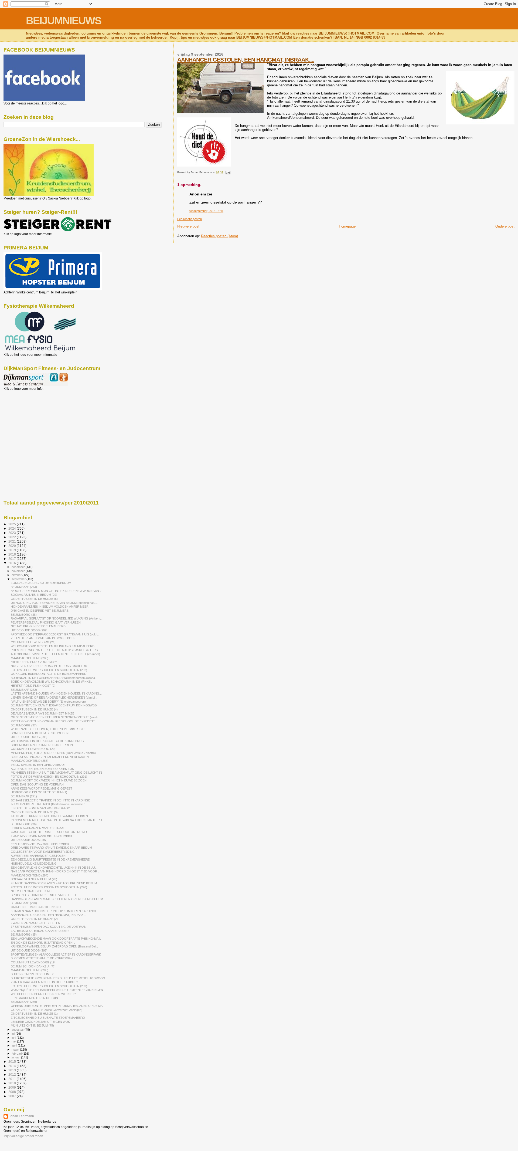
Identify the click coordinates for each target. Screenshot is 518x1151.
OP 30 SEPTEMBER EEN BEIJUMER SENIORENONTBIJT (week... (55, 717)
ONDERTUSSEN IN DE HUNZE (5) (34, 598)
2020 (12, 545)
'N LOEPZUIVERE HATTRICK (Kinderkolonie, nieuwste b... (49, 804)
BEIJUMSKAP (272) (24, 689)
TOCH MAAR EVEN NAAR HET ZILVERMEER (41, 835)
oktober (17, 575)
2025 (12, 524)
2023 (12, 532)
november (19, 571)
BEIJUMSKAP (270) (24, 903)
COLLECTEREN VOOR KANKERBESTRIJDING (43, 851)
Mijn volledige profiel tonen (23, 1136)
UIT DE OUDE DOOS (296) (29, 950)
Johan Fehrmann (21, 1116)
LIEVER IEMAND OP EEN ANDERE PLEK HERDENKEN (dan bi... (54, 697)
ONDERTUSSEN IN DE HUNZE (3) (34, 812)
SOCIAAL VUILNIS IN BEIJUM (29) (34, 594)
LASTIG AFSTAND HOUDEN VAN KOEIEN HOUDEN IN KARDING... (56, 693)
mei (14, 1041)
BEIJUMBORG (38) (24, 614)
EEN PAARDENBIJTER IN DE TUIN (34, 998)
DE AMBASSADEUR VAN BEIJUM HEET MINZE (42, 713)
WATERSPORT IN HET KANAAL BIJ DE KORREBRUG (47, 741)
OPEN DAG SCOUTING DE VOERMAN (37, 784)
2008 (12, 1092)
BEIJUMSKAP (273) (24, 586)
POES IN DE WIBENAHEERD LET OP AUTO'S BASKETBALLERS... (55, 650)
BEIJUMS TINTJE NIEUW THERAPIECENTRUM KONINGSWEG (54, 705)
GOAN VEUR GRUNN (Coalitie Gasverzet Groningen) (46, 1009)
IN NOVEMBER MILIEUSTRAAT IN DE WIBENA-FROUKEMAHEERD (56, 820)
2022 (12, 537)
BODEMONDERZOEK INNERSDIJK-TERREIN (42, 745)
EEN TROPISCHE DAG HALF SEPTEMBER (40, 843)
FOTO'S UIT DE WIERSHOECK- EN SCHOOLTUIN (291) (49, 776)
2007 (12, 1096)
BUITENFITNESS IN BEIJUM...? (32, 974)
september (19, 579)
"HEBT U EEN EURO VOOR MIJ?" (34, 661)
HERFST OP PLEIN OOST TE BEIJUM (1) (39, 792)
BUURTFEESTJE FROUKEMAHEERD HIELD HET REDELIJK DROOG (58, 978)
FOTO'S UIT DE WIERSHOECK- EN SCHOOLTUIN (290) (49, 887)
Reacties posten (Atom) (219, 236)
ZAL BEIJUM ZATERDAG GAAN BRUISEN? (40, 930)
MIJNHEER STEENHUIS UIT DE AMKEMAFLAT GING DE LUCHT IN (56, 772)
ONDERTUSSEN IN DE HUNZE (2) (34, 918)
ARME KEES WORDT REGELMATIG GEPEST (41, 788)
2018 (12, 554)
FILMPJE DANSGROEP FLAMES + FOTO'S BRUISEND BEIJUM (54, 883)
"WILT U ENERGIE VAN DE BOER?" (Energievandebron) (48, 701)
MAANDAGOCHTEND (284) (29, 875)
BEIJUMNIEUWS (63, 20)
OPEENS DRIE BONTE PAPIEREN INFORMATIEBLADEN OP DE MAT (57, 1005)
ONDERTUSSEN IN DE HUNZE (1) (34, 1013)
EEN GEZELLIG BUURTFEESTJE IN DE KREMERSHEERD (50, 859)
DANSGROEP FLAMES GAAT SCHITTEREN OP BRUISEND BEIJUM (57, 899)
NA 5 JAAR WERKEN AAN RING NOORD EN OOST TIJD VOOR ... (55, 871)
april (15, 1045)
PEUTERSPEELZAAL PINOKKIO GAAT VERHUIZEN (46, 622)
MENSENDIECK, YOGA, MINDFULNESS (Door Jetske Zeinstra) (53, 752)
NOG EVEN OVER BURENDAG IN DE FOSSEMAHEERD (49, 666)
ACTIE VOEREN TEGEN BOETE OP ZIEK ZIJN (42, 768)
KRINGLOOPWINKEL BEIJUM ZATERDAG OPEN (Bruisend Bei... (54, 946)
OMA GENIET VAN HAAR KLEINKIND (36, 907)
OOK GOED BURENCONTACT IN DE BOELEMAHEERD (48, 673)
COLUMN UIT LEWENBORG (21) (33, 642)
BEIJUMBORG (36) (24, 824)
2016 (12, 563)
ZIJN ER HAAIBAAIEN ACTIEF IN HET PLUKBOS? (44, 982)
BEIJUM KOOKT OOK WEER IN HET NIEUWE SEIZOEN (49, 780)
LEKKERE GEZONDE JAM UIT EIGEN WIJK (40, 1021)
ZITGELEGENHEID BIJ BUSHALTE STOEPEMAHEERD (48, 1017)
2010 (12, 1083)
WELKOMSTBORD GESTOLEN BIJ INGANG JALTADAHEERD (52, 646)
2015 (12, 1061)
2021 (12, 541)
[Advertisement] (28, 420)
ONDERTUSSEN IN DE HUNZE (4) (34, 709)
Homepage (347, 226)
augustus (18, 1029)
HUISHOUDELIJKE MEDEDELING (34, 863)
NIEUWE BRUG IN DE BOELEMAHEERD (38, 626)
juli (14, 1033)
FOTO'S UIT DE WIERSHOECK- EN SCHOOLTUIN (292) (49, 670)
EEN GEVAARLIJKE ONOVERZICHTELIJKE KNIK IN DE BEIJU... (54, 867)
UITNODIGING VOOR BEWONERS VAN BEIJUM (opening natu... (54, 602)
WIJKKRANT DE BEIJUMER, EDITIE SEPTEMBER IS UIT (49, 729)
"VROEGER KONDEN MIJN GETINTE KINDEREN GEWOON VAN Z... (57, 591)
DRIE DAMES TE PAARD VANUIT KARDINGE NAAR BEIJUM (51, 847)
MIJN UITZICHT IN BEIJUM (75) (32, 1025)
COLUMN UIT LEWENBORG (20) (33, 748)
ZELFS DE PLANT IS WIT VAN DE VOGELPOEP (43, 638)
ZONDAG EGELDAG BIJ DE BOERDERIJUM (41, 582)
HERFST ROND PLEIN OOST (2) (33, 685)
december (19, 566)
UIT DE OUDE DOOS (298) (29, 737)
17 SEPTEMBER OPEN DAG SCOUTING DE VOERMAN (48, 926)
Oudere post (504, 226)
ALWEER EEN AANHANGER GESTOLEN (38, 855)
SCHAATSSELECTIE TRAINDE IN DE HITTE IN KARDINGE (50, 800)
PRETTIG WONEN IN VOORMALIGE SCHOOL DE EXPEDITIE (53, 721)
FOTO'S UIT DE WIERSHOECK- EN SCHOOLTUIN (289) (49, 986)
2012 (12, 1074)
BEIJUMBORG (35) (24, 934)
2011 (12, 1079)
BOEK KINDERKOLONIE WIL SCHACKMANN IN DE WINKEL (51, 681)
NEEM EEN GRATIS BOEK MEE (32, 891)
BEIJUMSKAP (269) (24, 1001)
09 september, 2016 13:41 (206, 210)
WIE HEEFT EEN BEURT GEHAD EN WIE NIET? (43, 994)
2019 (12, 550)
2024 (12, 528)
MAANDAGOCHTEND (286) (29, 658)
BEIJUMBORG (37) (24, 725)
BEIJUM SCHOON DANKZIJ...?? (32, 966)
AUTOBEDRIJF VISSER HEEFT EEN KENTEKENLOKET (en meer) (55, 654)
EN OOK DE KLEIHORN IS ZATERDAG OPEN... (43, 942)
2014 (12, 1066)
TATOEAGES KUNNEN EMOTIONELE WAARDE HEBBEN (49, 816)
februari (17, 1053)
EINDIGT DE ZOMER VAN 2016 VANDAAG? (40, 808)
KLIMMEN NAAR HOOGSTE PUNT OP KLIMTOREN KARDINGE (54, 911)
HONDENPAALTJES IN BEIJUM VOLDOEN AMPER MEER (49, 606)
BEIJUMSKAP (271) (24, 796)
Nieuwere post (188, 226)
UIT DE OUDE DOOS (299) (29, 630)
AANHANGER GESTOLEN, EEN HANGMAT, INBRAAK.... (245, 59)
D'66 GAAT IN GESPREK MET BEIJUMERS (40, 610)
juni (14, 1037)
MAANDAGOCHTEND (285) (29, 760)
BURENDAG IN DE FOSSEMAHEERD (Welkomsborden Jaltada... (54, 677)
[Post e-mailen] (227, 172)
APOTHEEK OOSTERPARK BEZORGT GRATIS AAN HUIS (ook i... (55, 634)
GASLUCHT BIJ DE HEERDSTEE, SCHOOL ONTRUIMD (49, 832)
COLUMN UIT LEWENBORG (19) (33, 962)
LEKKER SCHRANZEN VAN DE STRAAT (38, 828)
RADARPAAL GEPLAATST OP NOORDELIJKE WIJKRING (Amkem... (57, 618)
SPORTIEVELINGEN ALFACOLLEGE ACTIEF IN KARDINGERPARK (56, 954)
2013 (12, 1070)
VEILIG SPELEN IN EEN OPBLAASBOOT (38, 764)
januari (16, 1057)
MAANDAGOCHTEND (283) (29, 970)
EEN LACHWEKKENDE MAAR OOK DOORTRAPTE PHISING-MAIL (56, 938)
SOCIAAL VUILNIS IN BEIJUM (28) (34, 879)
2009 (12, 1087)
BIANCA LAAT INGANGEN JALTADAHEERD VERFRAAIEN (50, 757)
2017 (12, 558)
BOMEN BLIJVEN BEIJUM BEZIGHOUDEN (40, 733)
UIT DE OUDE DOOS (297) (29, 839)
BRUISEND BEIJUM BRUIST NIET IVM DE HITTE (44, 895)
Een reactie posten (189, 219)
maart (16, 1049)
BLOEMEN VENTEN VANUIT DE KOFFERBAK (42, 958)
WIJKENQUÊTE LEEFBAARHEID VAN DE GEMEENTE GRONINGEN (57, 989)
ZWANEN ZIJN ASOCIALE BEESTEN (35, 923)
